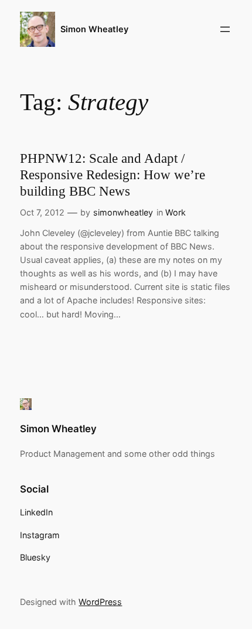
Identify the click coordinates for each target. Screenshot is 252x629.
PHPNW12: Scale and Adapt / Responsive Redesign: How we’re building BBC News (112, 174)
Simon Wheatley (94, 29)
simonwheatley (123, 212)
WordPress (100, 602)
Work (175, 212)
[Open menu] (225, 29)
